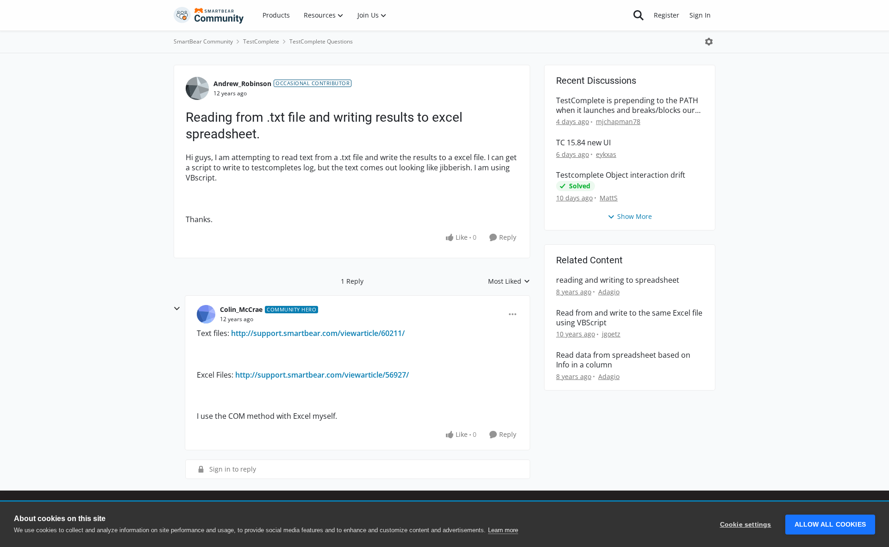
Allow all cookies (830, 524)
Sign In (700, 15)
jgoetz (611, 333)
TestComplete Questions (321, 41)
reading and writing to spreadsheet (617, 280)
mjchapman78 (618, 121)
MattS (609, 197)
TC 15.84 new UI (583, 143)
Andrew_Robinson (242, 83)
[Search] (638, 15)
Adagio (609, 291)
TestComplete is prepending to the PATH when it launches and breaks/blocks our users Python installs (627, 105)
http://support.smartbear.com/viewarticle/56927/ (322, 375)
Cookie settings (745, 524)
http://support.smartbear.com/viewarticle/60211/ (318, 333)
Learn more (503, 530)
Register (666, 15)
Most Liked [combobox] (509, 281)
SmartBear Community (203, 41)
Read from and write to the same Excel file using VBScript (629, 318)
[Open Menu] (708, 41)
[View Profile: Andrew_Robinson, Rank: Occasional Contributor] (197, 88)
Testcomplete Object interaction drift (620, 175)
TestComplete (261, 41)
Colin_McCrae (241, 309)
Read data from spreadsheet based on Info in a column (623, 360)
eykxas (606, 154)
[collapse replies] (176, 308)
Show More (634, 216)
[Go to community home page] (209, 15)
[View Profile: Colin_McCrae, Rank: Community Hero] (206, 314)
